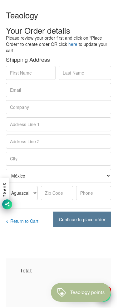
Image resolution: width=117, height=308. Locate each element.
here (72, 44)
